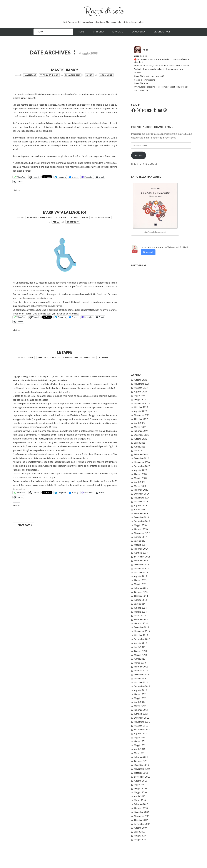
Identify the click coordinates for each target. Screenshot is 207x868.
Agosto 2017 (140, 537)
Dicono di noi (162, 31)
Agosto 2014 (140, 600)
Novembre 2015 (142, 568)
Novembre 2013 (142, 631)
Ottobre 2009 (141, 820)
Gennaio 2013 (141, 670)
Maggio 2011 (140, 745)
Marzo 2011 (140, 753)
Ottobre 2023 (141, 407)
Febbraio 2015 (141, 588)
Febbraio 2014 (141, 619)
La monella (138, 31)
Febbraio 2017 (141, 548)
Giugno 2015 (140, 580)
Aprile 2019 (139, 509)
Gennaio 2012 (141, 714)
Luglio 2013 (139, 647)
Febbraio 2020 (141, 489)
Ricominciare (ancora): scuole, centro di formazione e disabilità (161, 65)
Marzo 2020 (140, 486)
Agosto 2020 (140, 470)
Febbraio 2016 (141, 560)
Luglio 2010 (139, 784)
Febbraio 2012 (141, 710)
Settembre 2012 (142, 686)
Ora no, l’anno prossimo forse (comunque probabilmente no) (161, 87)
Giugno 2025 (140, 399)
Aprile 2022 (139, 423)
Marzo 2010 (140, 800)
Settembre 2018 (142, 521)
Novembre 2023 (142, 403)
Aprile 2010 (139, 796)
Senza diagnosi (140, 56)
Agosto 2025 (140, 391)
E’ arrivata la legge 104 (64, 212)
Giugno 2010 (140, 788)
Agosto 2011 (140, 733)
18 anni (137, 72)
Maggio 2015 (140, 584)
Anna (89, 75)
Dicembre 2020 (141, 458)
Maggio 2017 (140, 545)
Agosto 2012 (140, 690)
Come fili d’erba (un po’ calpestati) (149, 76)
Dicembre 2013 (141, 627)
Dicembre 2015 (141, 564)
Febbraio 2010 (141, 804)
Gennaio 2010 (141, 808)
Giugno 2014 (140, 607)
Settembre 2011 (142, 729)
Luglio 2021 (139, 442)
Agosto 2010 (140, 780)
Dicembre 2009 (141, 812)
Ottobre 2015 (141, 572)
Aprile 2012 (139, 702)
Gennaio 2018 (141, 529)
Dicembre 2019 (141, 493)
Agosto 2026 (140, 379)
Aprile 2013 (139, 658)
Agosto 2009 (140, 827)
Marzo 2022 (140, 427)
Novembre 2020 (142, 462)
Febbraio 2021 (141, 454)
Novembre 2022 (142, 415)
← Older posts (23, 525)
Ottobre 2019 (141, 501)
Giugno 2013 (140, 651)
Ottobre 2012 (141, 682)
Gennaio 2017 (141, 552)
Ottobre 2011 (141, 725)
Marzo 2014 (140, 615)
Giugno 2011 (140, 741)
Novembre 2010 (142, 769)
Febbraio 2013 (141, 666)
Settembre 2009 (142, 824)
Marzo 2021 (140, 450)
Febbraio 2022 (141, 431)
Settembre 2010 (142, 776)
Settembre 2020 (142, 466)
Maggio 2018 (140, 525)
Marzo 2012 (140, 706)
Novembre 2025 (142, 383)
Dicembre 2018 (141, 517)
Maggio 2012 (140, 698)
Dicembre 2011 (141, 717)
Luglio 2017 (139, 541)
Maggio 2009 (140, 839)
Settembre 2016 (142, 556)
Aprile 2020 (139, 482)
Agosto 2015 (140, 576)
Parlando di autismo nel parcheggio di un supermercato (158, 69)
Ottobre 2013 (141, 635)
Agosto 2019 (140, 505)
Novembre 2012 (142, 678)
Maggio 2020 (140, 478)
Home (81, 31)
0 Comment (106, 75)
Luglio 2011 (139, 737)
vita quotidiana (49, 75)
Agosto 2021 (140, 438)
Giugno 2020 (140, 474)
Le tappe (64, 352)
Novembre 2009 (142, 816)
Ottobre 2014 (141, 596)
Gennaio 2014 (141, 623)
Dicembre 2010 (141, 765)
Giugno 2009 (140, 835)
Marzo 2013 (140, 662)
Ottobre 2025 (141, 387)
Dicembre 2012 (141, 674)
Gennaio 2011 (141, 761)
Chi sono (98, 31)
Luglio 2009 (139, 831)
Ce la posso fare (141, 90)
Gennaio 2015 (141, 592)
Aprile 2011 (139, 749)
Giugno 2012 (140, 694)
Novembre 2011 (142, 721)
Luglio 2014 (139, 604)
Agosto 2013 (140, 643)
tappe (30, 357)
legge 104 (61, 217)
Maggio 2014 (140, 611)
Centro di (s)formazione (144, 80)
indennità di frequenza (39, 217)
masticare (30, 75)
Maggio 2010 (140, 792)
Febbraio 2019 (141, 513)
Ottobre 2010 (141, 773)
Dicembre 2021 (141, 435)
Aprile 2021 (139, 446)
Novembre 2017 (142, 533)
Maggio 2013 (140, 655)
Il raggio (117, 31)
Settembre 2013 (142, 639)
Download (148, 252)
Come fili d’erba (141, 83)
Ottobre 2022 (141, 419)
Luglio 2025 (139, 395)
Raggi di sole (103, 11)
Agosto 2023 (140, 411)
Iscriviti (138, 155)
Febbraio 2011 (141, 757)
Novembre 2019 (142, 497)
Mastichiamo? (64, 70)
